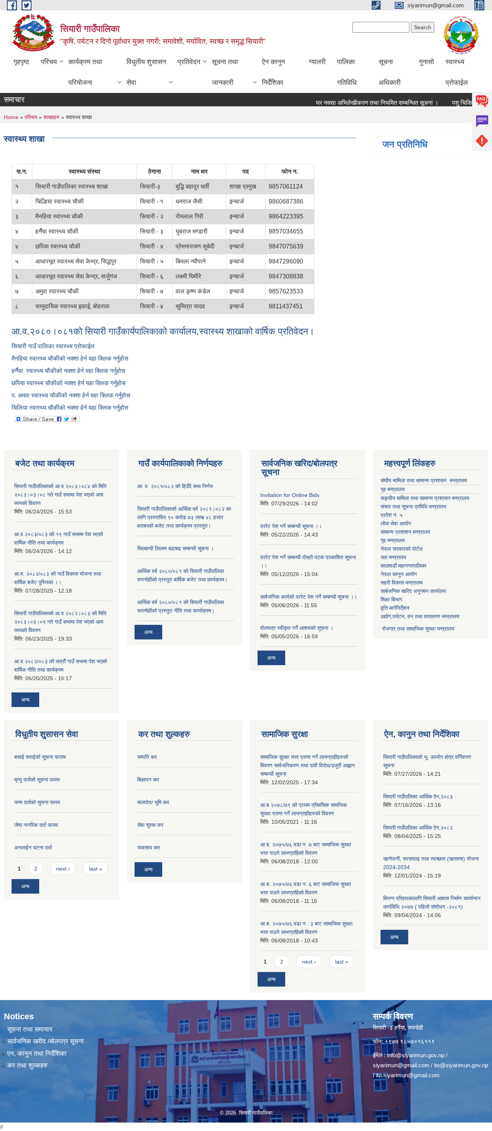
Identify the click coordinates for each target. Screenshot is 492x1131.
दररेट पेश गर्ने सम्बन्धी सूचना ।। (291, 526)
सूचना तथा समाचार (29, 1029)
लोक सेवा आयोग (396, 523)
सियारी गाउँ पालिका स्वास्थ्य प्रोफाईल (54, 346)
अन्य (25, 700)
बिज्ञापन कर (148, 780)
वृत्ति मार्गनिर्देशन (395, 608)
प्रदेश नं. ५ (391, 515)
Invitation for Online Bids (289, 495)
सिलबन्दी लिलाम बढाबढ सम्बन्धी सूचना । (175, 548)
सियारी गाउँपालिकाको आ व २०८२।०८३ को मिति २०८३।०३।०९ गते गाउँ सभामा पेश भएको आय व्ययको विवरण (60, 621)
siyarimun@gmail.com (401, 1065)
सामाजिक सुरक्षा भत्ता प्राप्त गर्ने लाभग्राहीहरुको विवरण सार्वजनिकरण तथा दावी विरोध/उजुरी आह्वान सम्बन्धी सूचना (307, 765)
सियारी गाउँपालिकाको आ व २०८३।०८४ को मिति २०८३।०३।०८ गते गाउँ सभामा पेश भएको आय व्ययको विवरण (60, 494)
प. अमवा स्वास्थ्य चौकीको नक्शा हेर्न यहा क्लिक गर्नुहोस (71, 395)
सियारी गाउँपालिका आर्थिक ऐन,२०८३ (418, 796)
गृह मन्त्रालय (393, 489)
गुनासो (426, 62)
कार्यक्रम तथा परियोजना (85, 72)
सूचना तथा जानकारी (225, 72)
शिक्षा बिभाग (391, 599)
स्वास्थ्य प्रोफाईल (456, 72)
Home (11, 117)
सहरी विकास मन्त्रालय (402, 583)
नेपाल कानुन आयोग (399, 574)
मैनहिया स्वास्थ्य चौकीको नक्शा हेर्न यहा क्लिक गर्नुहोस (71, 358)
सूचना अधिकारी (390, 72)
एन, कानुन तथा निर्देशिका (36, 1053)
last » (95, 869)
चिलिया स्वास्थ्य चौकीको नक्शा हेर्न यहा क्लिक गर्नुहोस (70, 407)
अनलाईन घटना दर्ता (33, 848)
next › (63, 869)
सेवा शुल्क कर (150, 825)
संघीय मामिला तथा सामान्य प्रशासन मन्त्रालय (424, 480)
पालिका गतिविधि (347, 72)
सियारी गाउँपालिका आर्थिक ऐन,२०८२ (418, 828)
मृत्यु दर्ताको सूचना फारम (37, 780)
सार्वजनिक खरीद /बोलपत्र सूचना (45, 1041)
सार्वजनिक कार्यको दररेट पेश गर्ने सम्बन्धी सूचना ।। (308, 597)
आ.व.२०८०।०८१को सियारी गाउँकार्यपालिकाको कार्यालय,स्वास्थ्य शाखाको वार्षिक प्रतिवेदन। (163, 331)
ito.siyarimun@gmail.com (408, 1075)
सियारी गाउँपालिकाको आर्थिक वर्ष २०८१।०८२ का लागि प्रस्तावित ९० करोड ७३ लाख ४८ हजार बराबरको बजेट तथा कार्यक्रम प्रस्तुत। (184, 517)
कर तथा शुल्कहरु (27, 1065)
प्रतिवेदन (189, 62)
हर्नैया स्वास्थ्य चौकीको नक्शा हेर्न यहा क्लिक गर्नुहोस (68, 371)
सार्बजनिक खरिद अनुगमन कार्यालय (413, 591)
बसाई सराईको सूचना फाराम (40, 757)
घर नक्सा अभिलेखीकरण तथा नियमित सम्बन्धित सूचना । (363, 102)
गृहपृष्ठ (21, 62)
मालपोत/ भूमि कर (153, 802)
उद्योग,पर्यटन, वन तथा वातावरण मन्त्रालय (420, 616)
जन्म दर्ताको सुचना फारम (37, 802)
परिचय (49, 62)
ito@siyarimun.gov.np (461, 1065)
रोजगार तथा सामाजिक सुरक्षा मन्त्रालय (417, 629)
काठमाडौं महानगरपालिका (403, 566)
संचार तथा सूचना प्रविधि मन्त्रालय (413, 506)
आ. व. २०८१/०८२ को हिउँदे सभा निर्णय (175, 486)
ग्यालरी (317, 62)
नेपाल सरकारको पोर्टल (401, 549)
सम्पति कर (147, 757)
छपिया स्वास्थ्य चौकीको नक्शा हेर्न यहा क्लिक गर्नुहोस (69, 383)
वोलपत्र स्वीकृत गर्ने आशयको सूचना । (296, 628)
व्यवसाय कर (148, 848)
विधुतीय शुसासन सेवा (146, 72)
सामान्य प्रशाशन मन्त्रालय (405, 532)
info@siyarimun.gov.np (415, 1055)
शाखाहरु (51, 117)
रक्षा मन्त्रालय (393, 557)
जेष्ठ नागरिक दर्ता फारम (36, 825)
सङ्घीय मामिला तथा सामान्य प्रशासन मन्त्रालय (425, 498)
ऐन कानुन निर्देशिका (273, 72)
